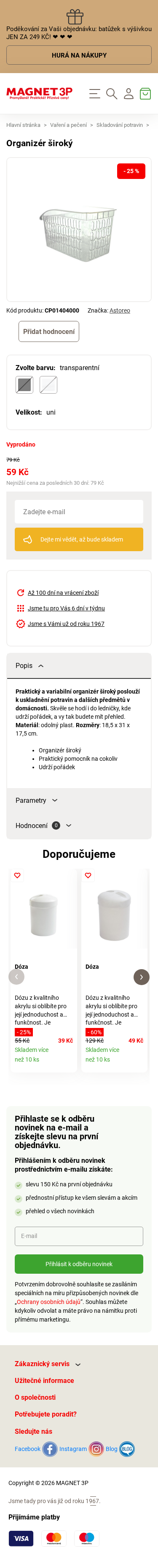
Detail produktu (67, 1063)
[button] (16, 977)
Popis (24, 666)
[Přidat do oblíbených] (17, 875)
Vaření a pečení (68, 125)
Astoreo (120, 310)
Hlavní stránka (23, 125)
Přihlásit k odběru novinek (79, 1264)
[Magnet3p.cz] (39, 93)
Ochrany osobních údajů (48, 1302)
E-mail (29, 1236)
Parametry (31, 800)
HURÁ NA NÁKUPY (79, 55)
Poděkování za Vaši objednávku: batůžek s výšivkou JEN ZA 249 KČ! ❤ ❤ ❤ (79, 33)
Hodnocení (37, 826)
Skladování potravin (119, 125)
